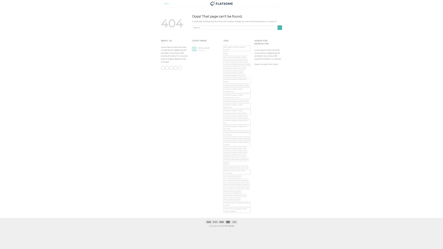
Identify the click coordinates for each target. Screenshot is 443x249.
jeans (239, 184)
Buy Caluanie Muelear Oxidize (235, 57)
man (225, 188)
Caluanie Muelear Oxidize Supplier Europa (237, 143)
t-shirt (237, 199)
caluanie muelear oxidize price (235, 117)
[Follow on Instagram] (167, 68)
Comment (201, 50)
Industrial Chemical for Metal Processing (234, 172)
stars (231, 199)
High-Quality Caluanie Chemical (235, 167)
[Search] (275, 3)
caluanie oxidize (230, 156)
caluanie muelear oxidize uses (235, 152)
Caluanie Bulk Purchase (241, 64)
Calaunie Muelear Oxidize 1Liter (235, 61)
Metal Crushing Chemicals (238, 188)
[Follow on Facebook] (163, 68)
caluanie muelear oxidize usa (235, 148)
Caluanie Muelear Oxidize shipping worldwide (237, 134)
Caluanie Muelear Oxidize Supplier (237, 138)
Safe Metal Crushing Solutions (235, 195)
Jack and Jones (229, 184)
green (226, 163)
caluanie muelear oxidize (233, 72)
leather (246, 184)
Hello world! (203, 48)
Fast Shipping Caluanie (239, 159)
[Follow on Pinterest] (180, 68)
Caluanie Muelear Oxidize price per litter (235, 128)
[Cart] (281, 3)
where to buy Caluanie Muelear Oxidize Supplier (235, 210)
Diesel (226, 159)
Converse (241, 156)
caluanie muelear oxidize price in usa (236, 122)
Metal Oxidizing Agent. (232, 192)
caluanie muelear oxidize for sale (236, 85)
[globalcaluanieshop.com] (221, 3)
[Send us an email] (175, 68)
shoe (226, 199)
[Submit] (280, 27)
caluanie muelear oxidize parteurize (233, 106)
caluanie (227, 64)
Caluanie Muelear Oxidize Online (236, 101)
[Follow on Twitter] (171, 68)
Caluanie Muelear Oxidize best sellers (235, 81)
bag (225, 53)
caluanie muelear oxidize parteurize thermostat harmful (235, 112)
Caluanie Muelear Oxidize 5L (234, 76)
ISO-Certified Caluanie (232, 177)
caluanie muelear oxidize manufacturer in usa (233, 96)
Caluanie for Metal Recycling (234, 68)
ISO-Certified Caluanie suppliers (236, 180)
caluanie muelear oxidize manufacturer (233, 90)
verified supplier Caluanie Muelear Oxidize (236, 204)
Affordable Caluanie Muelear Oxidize (234, 48)
